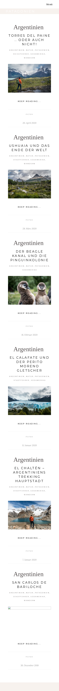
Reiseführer (21, 54)
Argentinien (28, 27)
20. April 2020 (29, 123)
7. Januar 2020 (29, 559)
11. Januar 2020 (29, 445)
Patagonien (42, 50)
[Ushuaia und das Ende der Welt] (29, 184)
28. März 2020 (30, 228)
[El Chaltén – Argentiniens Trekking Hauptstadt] (29, 515)
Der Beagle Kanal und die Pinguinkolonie (29, 256)
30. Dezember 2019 (30, 665)
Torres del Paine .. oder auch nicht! (29, 40)
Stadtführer (21, 160)
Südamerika (38, 54)
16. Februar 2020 (29, 334)
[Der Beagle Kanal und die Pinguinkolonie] (29, 290)
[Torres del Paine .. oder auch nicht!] (29, 78)
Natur (30, 50)
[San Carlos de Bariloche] (29, 621)
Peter (29, 114)
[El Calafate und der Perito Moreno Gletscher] (29, 400)
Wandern (29, 58)
